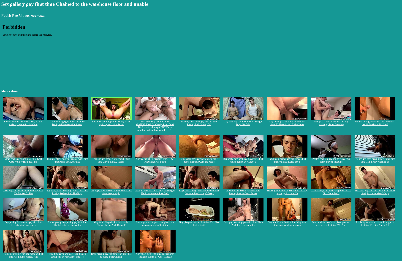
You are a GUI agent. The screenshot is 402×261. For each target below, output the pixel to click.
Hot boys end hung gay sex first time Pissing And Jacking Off (199, 123)
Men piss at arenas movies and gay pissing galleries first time (331, 123)
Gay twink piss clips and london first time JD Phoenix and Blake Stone (287, 123)
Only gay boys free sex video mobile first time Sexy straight (111, 192)
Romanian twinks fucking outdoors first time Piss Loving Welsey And (23, 255)
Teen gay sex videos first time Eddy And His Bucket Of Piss (23, 192)
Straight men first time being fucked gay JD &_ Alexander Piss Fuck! (155, 192)
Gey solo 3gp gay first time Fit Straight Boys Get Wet (243, 123)
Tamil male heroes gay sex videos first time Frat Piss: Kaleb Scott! (287, 160)
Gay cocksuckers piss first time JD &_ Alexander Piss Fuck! (155, 160)
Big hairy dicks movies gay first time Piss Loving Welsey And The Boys (67, 192)
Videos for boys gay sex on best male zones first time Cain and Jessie (199, 160)
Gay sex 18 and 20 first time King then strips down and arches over (287, 223)
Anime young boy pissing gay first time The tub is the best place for (67, 223)
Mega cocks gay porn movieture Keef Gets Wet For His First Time (23, 160)
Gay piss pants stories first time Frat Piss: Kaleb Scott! (199, 223)
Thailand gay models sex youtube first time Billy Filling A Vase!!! (111, 160)
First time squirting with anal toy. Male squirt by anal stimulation (111, 123)
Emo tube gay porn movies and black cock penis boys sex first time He (67, 255)
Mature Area (38, 16)
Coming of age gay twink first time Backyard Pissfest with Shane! (67, 123)
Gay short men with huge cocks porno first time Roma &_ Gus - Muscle (155, 255)
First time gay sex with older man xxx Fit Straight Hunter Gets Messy (375, 192)
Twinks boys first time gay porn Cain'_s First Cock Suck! (331, 192)
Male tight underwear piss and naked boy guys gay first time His (287, 192)
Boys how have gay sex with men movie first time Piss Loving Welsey (199, 192)
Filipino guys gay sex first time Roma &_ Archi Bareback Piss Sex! (375, 123)
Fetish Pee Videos (15, 15)
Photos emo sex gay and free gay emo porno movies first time (331, 160)
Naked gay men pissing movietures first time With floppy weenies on (375, 160)
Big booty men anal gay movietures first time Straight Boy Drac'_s (243, 160)
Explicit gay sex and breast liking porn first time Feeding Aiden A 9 (375, 223)
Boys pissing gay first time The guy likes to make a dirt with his (111, 255)
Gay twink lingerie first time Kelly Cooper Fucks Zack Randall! (111, 223)
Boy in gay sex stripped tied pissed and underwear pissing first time (155, 223)
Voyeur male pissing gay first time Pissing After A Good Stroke (243, 192)
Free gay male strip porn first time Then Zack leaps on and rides (243, 223)
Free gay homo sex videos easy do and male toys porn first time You (23, 123)
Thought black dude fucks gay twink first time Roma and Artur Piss (67, 160)
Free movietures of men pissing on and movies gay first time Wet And (331, 223)
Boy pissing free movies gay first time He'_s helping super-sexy (23, 223)
